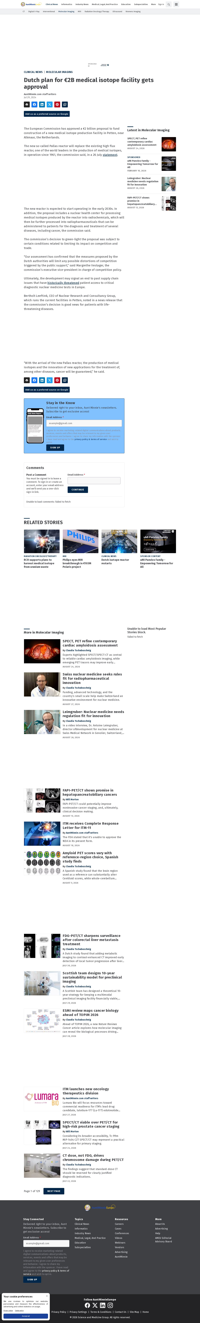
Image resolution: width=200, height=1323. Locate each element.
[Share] (34, 104)
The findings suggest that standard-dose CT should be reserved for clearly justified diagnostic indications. (90, 1173)
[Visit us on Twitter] (95, 1305)
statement (110, 155)
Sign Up (55, 447)
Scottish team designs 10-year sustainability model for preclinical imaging (92, 977)
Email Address (55, 417)
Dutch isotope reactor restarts (115, 561)
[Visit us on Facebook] (87, 1305)
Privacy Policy (58, 1312)
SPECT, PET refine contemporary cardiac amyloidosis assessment (141, 141)
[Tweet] (50, 104)
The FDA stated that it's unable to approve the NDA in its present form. (92, 839)
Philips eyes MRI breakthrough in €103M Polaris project (77, 563)
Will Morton (72, 799)
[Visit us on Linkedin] (102, 1305)
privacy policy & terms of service (91, 439)
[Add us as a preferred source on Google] (65, 104)
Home (145, 1312)
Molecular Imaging (59, 72)
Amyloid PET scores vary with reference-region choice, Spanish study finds (90, 857)
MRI (64, 556)
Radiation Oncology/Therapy (40, 556)
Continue (78, 489)
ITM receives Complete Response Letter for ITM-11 (91, 825)
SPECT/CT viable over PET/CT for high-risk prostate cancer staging (91, 1124)
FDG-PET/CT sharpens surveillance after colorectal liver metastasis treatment (91, 940)
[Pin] (57, 104)
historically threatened (63, 283)
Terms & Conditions (100, 1312)
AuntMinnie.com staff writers (40, 94)
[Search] (169, 4)
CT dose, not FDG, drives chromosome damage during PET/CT (93, 1157)
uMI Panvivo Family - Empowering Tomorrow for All (142, 164)
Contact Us (120, 1312)
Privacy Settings (78, 1312)
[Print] (27, 104)
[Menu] (176, 4)
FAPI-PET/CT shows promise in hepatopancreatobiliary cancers (141, 201)
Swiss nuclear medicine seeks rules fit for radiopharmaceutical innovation (92, 678)
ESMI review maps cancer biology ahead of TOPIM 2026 (91, 1013)
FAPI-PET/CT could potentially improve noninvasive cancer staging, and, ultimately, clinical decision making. (90, 807)
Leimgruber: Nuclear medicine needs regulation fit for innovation (142, 181)
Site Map (134, 1312)
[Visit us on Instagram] (110, 1305)
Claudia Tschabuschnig (78, 650)
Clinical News (33, 72)
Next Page (53, 1191)
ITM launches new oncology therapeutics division (86, 1091)
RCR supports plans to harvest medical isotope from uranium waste (39, 563)
